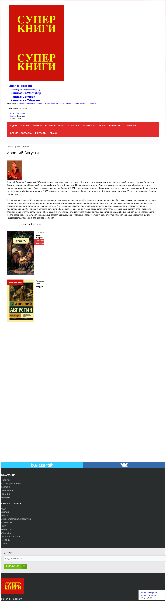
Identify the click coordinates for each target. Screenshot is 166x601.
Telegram (25, 86)
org (38, 90)
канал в (13, 86)
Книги (4, 525)
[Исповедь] (20, 253)
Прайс (4, 543)
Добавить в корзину (40, 242)
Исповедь (40, 232)
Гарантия (5, 493)
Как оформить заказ (11, 483)
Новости (5, 479)
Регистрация (20, 113)
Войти (12, 113)
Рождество (6, 529)
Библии (5, 511)
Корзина (13, 116)
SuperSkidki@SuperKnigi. (26, 90)
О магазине (7, 490)
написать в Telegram (25, 100)
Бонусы (5, 515)
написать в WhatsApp (26, 93)
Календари (6, 522)
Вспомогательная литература (16, 518)
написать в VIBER (23, 96)
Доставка (5, 486)
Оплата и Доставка (10, 536)
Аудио (4, 508)
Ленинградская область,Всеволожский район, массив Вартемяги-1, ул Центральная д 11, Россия (57, 103)
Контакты (6, 497)
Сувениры (6, 532)
